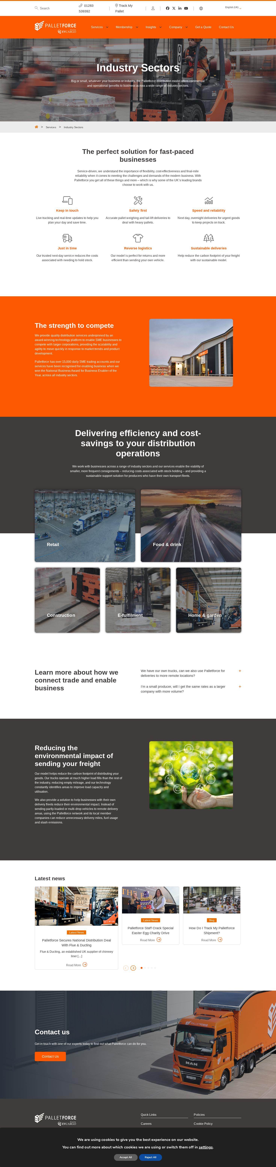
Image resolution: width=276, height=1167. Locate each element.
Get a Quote (203, 27)
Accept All (126, 1157)
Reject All (150, 1157)
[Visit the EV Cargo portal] (153, 8)
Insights (151, 27)
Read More (74, 965)
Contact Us (226, 27)
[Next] (133, 968)
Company (175, 27)
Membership (124, 27)
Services (97, 27)
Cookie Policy (203, 1123)
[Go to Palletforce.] (36, 127)
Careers (146, 1123)
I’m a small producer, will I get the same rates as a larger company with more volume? (183, 689)
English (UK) (231, 7)
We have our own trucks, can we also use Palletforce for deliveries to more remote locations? (183, 673)
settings (206, 1147)
